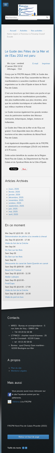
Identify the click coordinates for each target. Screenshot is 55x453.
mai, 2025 (13, 211)
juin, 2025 (13, 209)
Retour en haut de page (29, 437)
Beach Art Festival (13, 270)
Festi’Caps (10, 283)
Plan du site (16, 368)
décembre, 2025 (16, 197)
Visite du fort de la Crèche (16, 243)
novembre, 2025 (16, 200)
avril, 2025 (13, 214)
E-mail (35, 63)
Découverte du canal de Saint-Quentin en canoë (26, 263)
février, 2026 (14, 192)
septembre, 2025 (16, 206)
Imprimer (46, 63)
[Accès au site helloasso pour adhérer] (9, 401)
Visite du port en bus (14, 297)
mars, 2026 (14, 189)
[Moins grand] (23, 448)
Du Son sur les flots (13, 250)
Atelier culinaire (12, 277)
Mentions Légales (19, 371)
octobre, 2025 (15, 203)
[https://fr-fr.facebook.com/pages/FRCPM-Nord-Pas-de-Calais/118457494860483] (9, 394)
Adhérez (16, 402)
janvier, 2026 (14, 194)
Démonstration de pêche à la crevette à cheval (26, 236)
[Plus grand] (26, 448)
